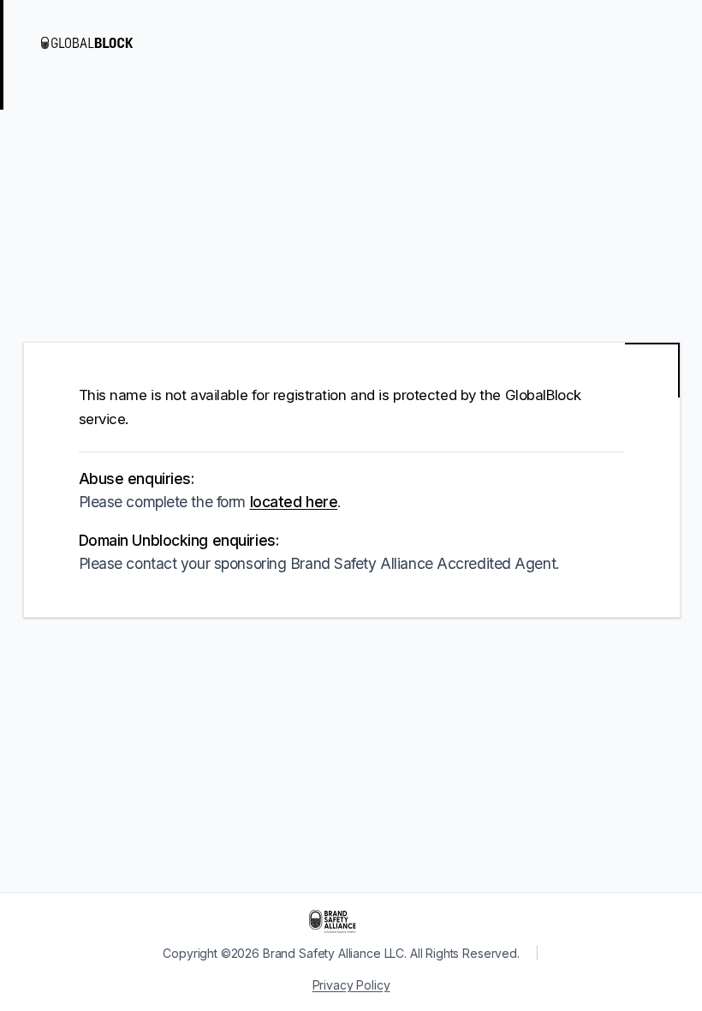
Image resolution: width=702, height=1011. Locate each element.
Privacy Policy (351, 985)
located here (294, 502)
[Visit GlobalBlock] (109, 42)
